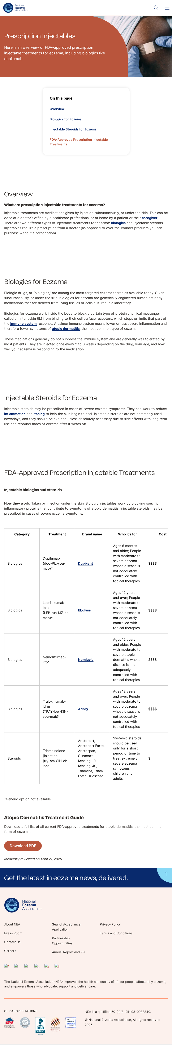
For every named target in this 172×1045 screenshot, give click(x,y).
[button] (86, 877)
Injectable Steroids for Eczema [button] (73, 129)
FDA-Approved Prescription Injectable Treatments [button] (79, 142)
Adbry (83, 709)
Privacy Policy (110, 924)
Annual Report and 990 (69, 952)
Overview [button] (57, 109)
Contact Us (12, 942)
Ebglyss (84, 610)
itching (39, 414)
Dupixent (85, 563)
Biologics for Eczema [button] (66, 119)
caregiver (150, 218)
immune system (23, 323)
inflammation (15, 414)
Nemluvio (86, 659)
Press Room (13, 933)
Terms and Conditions (116, 933)
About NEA (12, 924)
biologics (118, 223)
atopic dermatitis (66, 328)
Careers (10, 951)
